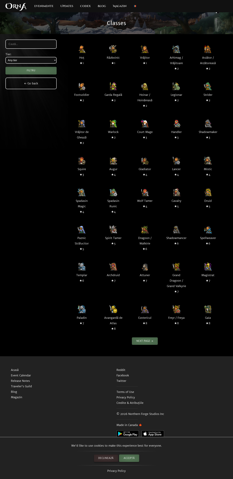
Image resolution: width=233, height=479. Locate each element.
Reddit (120, 370)
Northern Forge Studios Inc (146, 414)
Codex (85, 6)
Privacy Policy (116, 471)
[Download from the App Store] (154, 434)
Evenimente (43, 6)
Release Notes (20, 381)
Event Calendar (21, 375)
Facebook (122, 375)
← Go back (31, 83)
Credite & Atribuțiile (129, 403)
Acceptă (129, 458)
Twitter (121, 381)
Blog (102, 6)
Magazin (120, 6)
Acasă (15, 370)
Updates (66, 6)
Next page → (144, 341)
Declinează (106, 458)
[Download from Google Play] (129, 434)
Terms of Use (125, 392)
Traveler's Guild (21, 386)
